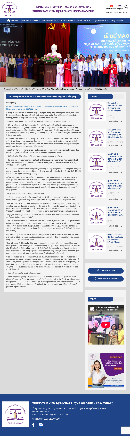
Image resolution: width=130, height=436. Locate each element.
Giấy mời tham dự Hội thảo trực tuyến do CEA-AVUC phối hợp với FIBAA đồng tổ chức (115, 238)
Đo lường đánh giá (49, 21)
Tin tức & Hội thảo (83, 21)
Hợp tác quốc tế (100, 21)
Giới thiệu (14, 21)
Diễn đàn (120, 21)
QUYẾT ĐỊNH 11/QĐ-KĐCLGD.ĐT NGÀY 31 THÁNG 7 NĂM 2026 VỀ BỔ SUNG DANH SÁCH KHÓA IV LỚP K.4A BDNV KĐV (115, 158)
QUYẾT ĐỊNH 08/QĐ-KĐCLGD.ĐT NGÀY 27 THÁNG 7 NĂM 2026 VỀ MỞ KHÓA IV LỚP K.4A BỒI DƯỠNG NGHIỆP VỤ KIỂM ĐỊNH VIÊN (115, 211)
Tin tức (36, 89)
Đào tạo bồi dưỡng (66, 21)
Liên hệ (112, 21)
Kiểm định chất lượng (30, 21)
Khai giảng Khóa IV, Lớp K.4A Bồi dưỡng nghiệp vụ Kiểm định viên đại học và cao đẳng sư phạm (115, 134)
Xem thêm (113, 121)
